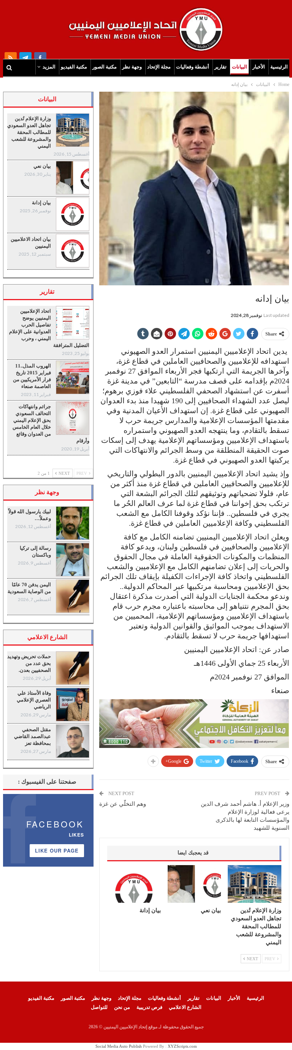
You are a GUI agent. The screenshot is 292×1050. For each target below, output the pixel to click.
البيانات (239, 67)
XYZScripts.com (182, 1046)
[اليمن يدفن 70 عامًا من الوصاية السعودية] (72, 596)
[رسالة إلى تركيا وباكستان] (72, 559)
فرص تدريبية (149, 1007)
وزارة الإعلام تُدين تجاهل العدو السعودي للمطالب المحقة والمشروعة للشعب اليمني (29, 132)
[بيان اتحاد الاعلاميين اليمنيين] (72, 250)
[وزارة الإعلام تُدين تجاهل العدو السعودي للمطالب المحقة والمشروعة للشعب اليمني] (254, 883)
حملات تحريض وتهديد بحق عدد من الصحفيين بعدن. (29, 663)
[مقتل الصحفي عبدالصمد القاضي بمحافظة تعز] (72, 741)
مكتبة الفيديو (74, 67)
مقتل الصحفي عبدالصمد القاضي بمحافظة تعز (32, 736)
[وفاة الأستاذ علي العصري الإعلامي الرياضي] (72, 704)
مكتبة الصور (104, 67)
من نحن (122, 1007)
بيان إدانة (41, 202)
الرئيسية (279, 67)
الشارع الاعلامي (185, 1007)
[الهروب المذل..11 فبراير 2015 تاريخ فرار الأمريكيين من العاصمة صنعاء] (72, 377)
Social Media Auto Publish (118, 1046)
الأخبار (258, 67)
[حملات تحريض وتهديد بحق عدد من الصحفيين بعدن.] (72, 668)
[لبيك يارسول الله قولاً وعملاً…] (72, 523)
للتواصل (99, 1007)
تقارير (220, 67)
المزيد (49, 67)
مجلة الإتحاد (159, 67)
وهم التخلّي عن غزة (122, 804)
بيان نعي (42, 166)
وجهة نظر (132, 67)
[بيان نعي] (194, 883)
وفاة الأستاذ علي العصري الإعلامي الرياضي (34, 700)
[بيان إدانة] (134, 883)
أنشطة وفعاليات (192, 67)
